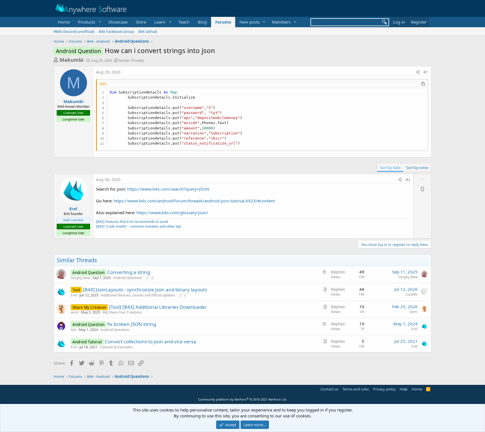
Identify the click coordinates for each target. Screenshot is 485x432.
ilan (73, 329)
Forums (223, 22)
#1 (426, 72)
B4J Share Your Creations (122, 312)
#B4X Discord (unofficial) (74, 31)
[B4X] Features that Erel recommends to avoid (132, 221)
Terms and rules (355, 389)
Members (281, 22)
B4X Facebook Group (116, 31)
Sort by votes (417, 167)
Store (141, 22)
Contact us (329, 389)
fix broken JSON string (131, 324)
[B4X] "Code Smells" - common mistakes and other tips (138, 226)
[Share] (418, 72)
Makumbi (71, 59)
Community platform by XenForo (242, 399)
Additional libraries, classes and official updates (138, 295)
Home (64, 22)
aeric (75, 312)
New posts (249, 22)
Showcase (117, 22)
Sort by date (390, 167)
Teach (184, 22)
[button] (89, 22)
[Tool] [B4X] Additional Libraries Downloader (158, 307)
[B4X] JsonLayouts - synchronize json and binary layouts (145, 289)
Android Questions (127, 277)
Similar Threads (131, 60)
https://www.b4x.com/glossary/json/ (172, 212)
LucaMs (412, 294)
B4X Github (147, 31)
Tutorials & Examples (116, 347)
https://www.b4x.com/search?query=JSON (168, 189)
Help (404, 389)
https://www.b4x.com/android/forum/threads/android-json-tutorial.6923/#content (194, 201)
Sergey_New (80, 277)
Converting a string (128, 272)
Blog (202, 22)
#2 (408, 179)
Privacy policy (384, 389)
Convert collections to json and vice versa (150, 341)
